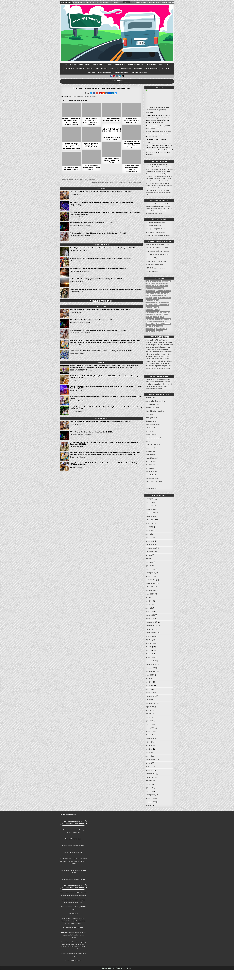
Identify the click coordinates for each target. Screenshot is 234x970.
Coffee (147, 288)
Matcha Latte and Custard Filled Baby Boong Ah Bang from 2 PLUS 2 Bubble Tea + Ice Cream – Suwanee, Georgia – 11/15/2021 (104, 377)
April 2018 (149, 689)
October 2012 (150, 742)
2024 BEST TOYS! (97, 65)
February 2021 (150, 573)
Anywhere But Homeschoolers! (155, 401)
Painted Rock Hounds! (153, 445)
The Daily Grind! (91, 72)
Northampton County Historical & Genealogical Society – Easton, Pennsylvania (131, 144)
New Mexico (154, 181)
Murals (162, 317)
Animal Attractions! (125, 68)
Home (66, 65)
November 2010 (151, 774)
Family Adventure (150, 291)
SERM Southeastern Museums (155, 268)
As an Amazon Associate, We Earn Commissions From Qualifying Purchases (73, 822)
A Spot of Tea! (150, 428)
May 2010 (149, 784)
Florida (148, 169)
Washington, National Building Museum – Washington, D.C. (91, 145)
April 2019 (149, 650)
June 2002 (149, 805)
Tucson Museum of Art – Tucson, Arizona (111, 138)
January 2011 (150, 770)
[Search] (123, 76)
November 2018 (151, 668)
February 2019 (150, 657)
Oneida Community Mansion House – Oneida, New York (91, 168)
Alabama (148, 164)
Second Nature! (114, 68)
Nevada (154, 179)
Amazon (153, 150)
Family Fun (148, 293)
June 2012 (149, 749)
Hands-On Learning (165, 312)
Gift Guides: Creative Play (152, 300)
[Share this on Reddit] (103, 93)
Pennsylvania (155, 186)
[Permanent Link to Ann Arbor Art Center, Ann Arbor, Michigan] (71, 159)
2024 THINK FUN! (108, 65)
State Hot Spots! (69, 68)
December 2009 (151, 802)
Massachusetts (157, 174)
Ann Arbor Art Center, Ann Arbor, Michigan (71, 168)
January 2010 (150, 798)
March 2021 (149, 569)
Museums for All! (151, 65)
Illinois (166, 169)
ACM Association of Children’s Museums (158, 244)
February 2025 (150, 499)
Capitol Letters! (150, 455)
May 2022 (149, 530)
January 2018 (150, 693)
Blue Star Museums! (164, 65)
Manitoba (164, 204)
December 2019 (154, 288)
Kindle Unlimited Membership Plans (73, 845)
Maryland (148, 174)
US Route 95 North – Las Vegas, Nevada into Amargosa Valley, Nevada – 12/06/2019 (97, 279)
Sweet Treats (167, 324)
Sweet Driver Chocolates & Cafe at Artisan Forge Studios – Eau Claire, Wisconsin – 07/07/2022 (100, 351)
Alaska (153, 164)
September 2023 (151, 513)
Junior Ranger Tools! (101, 68)
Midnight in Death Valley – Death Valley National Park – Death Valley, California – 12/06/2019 (99, 268)
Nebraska (149, 179)
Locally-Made (149, 314)
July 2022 (149, 527)
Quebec (148, 211)
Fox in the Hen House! (153, 485)
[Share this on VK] (106, 93)
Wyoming (160, 193)
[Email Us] (120, 76)
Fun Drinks (148, 298)
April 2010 (149, 788)
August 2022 (150, 523)
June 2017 (149, 710)
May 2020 (149, 604)
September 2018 (151, 671)
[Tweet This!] (91, 93)
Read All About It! (151, 471)
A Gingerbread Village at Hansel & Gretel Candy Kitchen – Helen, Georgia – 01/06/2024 (98, 233)
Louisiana (163, 171)
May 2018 (165, 314)
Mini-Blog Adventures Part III (139, 72)
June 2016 (149, 714)
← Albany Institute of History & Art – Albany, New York (77, 180)
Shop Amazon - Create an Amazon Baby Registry (73, 871)
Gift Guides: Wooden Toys (152, 312)
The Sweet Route (150, 329)
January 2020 (150, 619)
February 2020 (150, 615)
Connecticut (161, 167)
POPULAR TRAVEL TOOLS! (84, 65)
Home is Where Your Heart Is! (155, 482)
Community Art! (150, 451)
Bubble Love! (150, 431)
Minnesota (149, 176)
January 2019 (150, 661)
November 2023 (151, 509)
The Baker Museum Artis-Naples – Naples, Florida (111, 120)
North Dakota (155, 183)
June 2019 (149, 643)
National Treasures (160, 319)
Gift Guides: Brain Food (164, 298)
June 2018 (149, 682)
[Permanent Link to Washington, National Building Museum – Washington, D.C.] (91, 134)
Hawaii (157, 169)
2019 (147, 281)
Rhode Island (163, 186)
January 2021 (150, 576)
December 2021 (151, 545)
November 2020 (151, 583)
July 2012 (149, 745)
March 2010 (149, 791)
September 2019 (151, 633)
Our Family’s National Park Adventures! (158, 236)
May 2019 (149, 647)
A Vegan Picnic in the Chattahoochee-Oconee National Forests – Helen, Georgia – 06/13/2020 (100, 258)
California (148, 167)
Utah (147, 190)
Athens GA (165, 283)
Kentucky (157, 171)
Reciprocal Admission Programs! (136, 65)
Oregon (148, 186)
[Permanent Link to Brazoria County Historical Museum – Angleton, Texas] (131, 110)
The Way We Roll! (151, 418)
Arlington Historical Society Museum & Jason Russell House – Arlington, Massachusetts (71, 146)
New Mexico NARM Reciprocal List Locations (83, 97)
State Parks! (90, 68)
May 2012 (149, 752)
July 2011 (149, 763)
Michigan (165, 174)
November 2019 (151, 626)
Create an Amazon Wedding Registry (73, 879)
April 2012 (149, 756)
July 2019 (149, 640)
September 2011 (151, 760)
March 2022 (149, 538)
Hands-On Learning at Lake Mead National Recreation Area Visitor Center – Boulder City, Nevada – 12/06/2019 (105, 289)
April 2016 (149, 721)
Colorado (154, 167)
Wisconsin (153, 193)
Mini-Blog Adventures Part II (122, 72)
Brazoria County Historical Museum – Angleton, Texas (131, 121)
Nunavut (154, 213)
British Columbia (155, 204)
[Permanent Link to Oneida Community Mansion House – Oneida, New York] (91, 157)
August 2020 (150, 594)
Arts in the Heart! (151, 475)
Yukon (160, 213)
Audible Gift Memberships (73, 839)
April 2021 (149, 566)
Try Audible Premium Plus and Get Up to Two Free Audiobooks (73, 831)
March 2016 (149, 724)
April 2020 (149, 608)
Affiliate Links (167, 115)
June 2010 (149, 781)
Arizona (158, 164)
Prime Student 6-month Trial (73, 852)
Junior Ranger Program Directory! (156, 232)
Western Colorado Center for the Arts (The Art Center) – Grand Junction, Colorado (71, 121)
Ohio (161, 183)
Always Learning (166, 281)
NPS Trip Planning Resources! (155, 229)
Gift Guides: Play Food (165, 302)
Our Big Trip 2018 (150, 324)
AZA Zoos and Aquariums (154, 258)
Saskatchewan (155, 211)
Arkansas (164, 164)
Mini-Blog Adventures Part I (105, 72)
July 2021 (149, 555)
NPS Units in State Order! (154, 225)
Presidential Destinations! (151, 68)
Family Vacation (165, 293)
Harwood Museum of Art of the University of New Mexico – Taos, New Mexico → (117, 182)
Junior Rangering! (151, 461)
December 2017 (151, 696)
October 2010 (150, 777)
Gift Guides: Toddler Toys (152, 310)
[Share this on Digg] (109, 93)
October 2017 (150, 700)
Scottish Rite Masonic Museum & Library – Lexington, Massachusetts (131, 169)
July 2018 (149, 679)
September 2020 (151, 590)
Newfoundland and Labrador (161, 206)
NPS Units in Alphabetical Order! (156, 222)
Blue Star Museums (152, 271)
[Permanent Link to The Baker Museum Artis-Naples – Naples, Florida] (111, 110)
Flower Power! (150, 468)
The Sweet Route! (151, 421)
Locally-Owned (158, 314)
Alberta (148, 204)
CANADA (167, 68)
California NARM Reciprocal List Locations (156, 286)
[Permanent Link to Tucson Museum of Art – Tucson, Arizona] (111, 129)
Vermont (151, 190)
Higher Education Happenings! (155, 411)
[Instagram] (117, 76)
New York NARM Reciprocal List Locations (156, 321)
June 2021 (149, 559)
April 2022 (149, 534)
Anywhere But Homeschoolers (153, 283)
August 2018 (150, 675)
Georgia (152, 169)
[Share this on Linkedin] (112, 93)
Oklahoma (166, 183)
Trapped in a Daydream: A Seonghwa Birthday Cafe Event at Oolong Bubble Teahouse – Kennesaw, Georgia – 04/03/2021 (105, 397)
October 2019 (150, 629)
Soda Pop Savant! (151, 434)
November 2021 (151, 548)
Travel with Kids (150, 331)
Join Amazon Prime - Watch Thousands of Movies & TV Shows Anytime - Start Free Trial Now (73, 861)
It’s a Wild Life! (150, 465)
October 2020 (150, 587)
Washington (163, 190)
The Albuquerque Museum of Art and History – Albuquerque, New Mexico (91, 121)
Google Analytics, (164, 150)
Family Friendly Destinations (163, 291)
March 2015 (149, 735)
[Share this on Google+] (97, 93)
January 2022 (150, 541)
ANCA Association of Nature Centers (157, 251)
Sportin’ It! (149, 441)
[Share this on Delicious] (116, 93)
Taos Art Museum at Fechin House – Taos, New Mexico (101, 88)
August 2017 (150, 707)
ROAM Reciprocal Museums (154, 265)
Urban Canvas (159, 331)
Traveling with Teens (161, 329)
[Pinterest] (114, 76)
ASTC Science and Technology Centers (158, 255)
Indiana (170, 169)
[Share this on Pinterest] (100, 93)
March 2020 (149, 612)
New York (162, 181)
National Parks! (80, 68)
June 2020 (149, 601)
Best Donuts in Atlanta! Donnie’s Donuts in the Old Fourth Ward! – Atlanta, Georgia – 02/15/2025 (100, 192)
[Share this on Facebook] (94, 93)
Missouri (163, 176)
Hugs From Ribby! (151, 488)
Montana (169, 176)
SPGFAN (168, 126)
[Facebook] (111, 76)
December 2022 (151, 516)
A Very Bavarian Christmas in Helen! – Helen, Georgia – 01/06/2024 (91, 223)
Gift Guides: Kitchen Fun (152, 302)
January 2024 (150, 506)
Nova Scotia (149, 208)
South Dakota (155, 188)
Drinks (161, 288)
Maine (168, 171)
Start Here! (73, 65)
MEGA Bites (148, 317)
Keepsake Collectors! (152, 478)
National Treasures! (152, 458)
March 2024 (149, 502)
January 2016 (150, 731)
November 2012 (151, 738)
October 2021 (150, 552)
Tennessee (163, 188)
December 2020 (151, 580)
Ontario (155, 208)
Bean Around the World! (153, 424)
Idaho (161, 169)
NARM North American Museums (156, 261)
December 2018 (151, 664)
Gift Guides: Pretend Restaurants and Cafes (157, 305)
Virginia (156, 190)
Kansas (151, 171)
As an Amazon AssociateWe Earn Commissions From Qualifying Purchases (117, 81)
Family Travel (156, 293)
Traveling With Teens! (152, 408)
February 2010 (150, 795)
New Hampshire (162, 179)
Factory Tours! (138, 68)
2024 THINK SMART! (120, 65)
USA (162, 68)
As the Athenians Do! (152, 404)
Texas (169, 188)
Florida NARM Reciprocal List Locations (156, 295)
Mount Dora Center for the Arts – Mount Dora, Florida (111, 160)
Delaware (169, 167)
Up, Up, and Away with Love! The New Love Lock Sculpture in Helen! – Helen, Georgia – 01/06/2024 (102, 202)
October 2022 (150, 520)
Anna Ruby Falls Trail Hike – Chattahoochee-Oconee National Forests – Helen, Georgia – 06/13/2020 (102, 248)
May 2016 (149, 717)
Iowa (147, 171)
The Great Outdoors (158, 326)
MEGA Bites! (150, 414)
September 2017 (151, 703)
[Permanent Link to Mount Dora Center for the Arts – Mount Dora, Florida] (111, 149)
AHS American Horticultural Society (157, 248)
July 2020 (149, 597)
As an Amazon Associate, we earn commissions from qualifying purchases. (157, 109)
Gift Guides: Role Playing (152, 307)
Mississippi (156, 176)
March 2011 (149, 767)
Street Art (159, 324)
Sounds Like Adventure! (153, 438)
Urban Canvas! (150, 448)
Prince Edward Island (165, 208)
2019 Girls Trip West (155, 281)
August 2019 (150, 636)
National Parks (149, 319)
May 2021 (149, 562)
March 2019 (149, 654)
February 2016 (150, 728)
